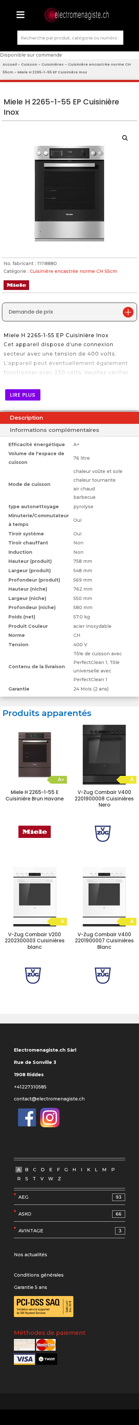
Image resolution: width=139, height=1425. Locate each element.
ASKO (70, 1214)
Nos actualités (30, 1255)
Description (26, 417)
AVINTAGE (70, 1231)
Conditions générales (39, 1275)
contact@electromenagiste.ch (49, 1099)
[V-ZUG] (104, 834)
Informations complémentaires (54, 430)
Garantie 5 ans (30, 1287)
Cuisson (29, 64)
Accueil (10, 64)
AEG (70, 1197)
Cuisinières (52, 64)
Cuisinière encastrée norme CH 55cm (73, 271)
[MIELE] (34, 832)
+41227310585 (30, 1087)
